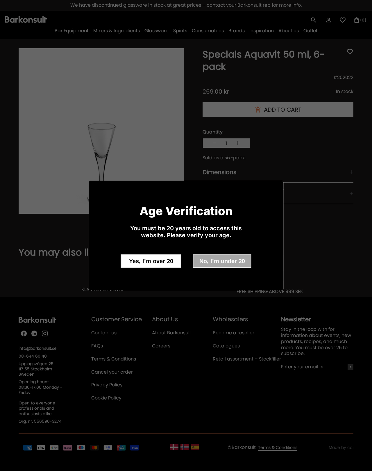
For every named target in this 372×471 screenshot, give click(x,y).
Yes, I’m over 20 (151, 261)
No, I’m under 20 (222, 261)
